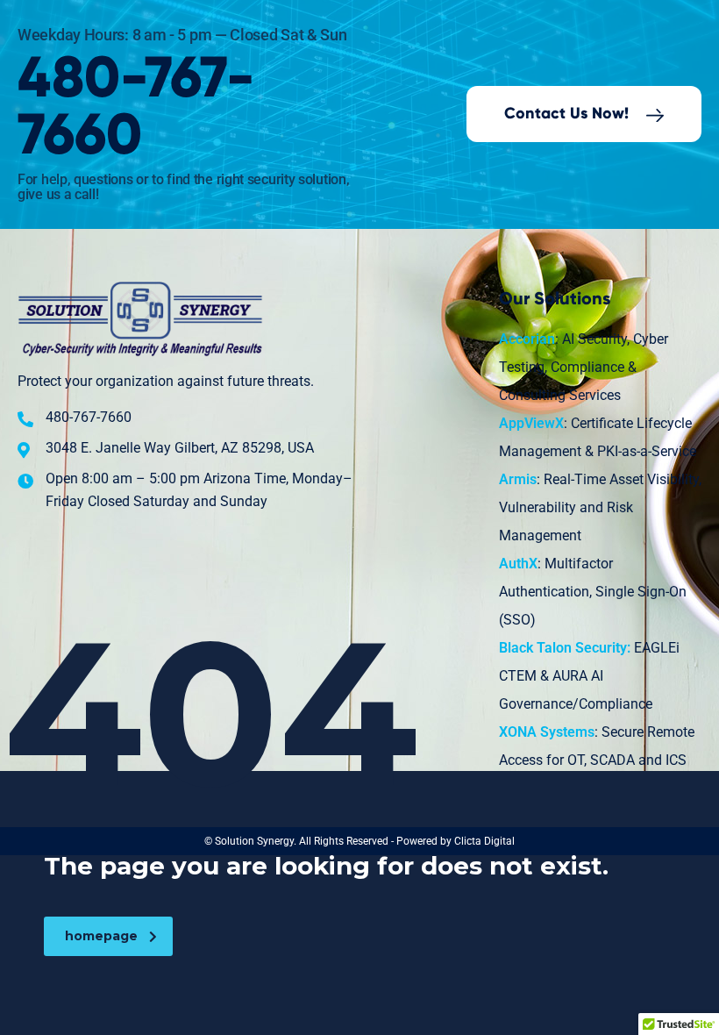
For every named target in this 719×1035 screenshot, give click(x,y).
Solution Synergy (254, 841)
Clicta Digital (484, 841)
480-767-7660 (136, 108)
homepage (101, 936)
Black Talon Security (563, 647)
